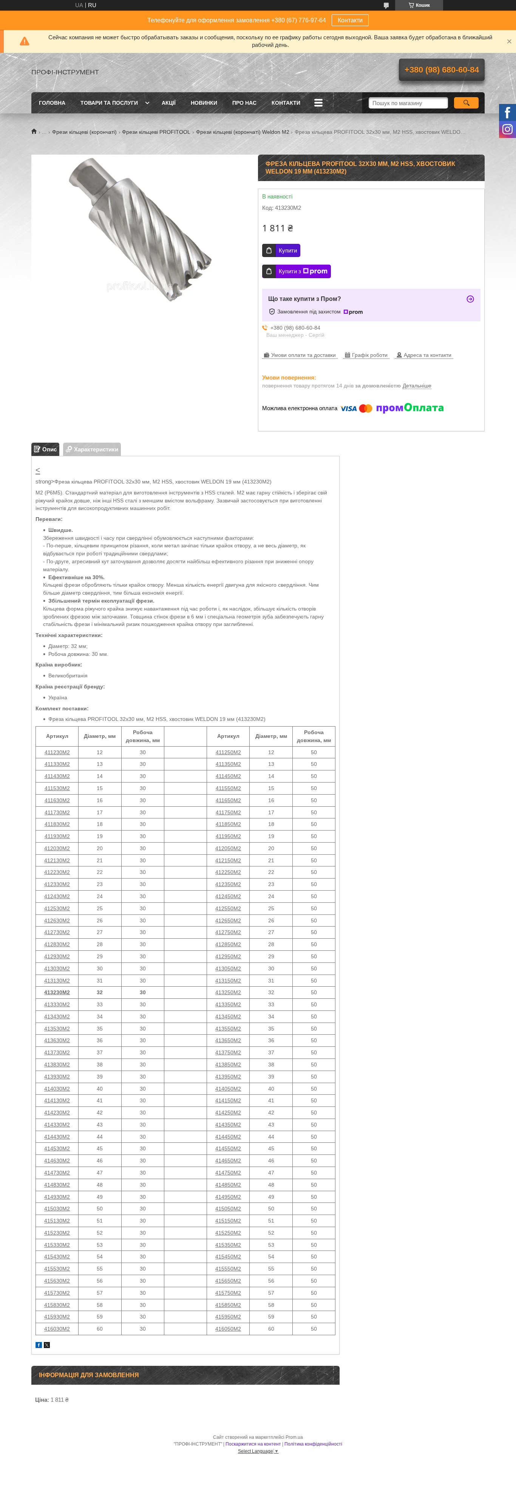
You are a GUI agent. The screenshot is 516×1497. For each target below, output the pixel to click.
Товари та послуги (109, 103)
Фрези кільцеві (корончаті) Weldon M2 (242, 132)
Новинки (204, 103)
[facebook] (39, 1346)
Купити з (290, 271)
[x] (47, 1346)
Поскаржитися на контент (253, 1444)
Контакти (350, 20)
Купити (288, 250)
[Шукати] (466, 102)
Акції (169, 103)
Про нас (244, 103)
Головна (52, 103)
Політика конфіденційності (313, 1444)
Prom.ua (294, 1437)
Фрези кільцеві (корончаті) (84, 132)
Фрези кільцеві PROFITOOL (156, 132)
